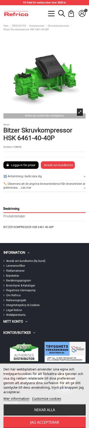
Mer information (16, 398)
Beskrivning (11, 208)
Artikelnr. (8, 147)
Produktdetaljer (14, 216)
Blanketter (12, 275)
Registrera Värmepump (20, 290)
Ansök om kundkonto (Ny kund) (25, 261)
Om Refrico (13, 295)
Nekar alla (44, 409)
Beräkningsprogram (18, 280)
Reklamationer (15, 270)
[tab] (44, 176)
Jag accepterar (44, 422)
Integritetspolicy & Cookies (23, 305)
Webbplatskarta (16, 315)
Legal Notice (14, 310)
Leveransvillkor (15, 265)
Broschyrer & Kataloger (20, 285)
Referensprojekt (16, 300)
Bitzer (6, 124)
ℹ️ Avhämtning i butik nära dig (22, 176)
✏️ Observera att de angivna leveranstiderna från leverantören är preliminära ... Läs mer (44, 185)
